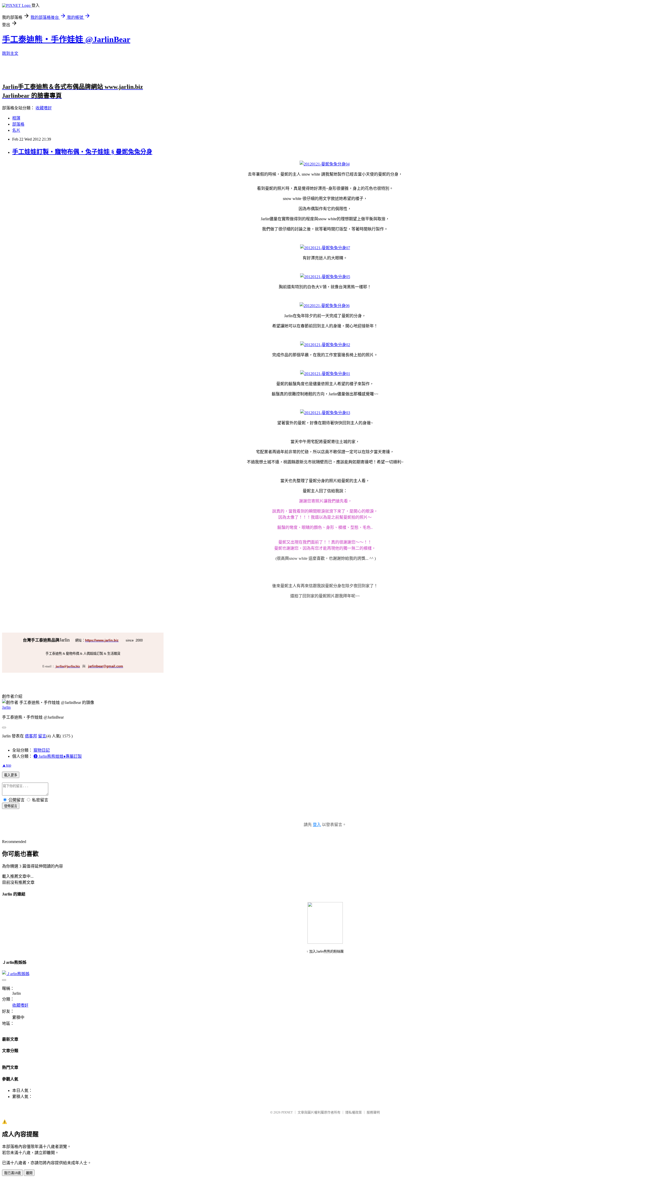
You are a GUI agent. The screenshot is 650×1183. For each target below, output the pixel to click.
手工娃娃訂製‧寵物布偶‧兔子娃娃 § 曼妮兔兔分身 (82, 151)
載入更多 (10, 775)
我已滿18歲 (12, 1173)
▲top (6, 765)
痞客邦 (31, 736)
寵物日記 (42, 750)
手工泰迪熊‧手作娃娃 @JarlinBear (66, 39)
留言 (42, 736)
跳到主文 (10, 53)
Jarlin (6, 707)
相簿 (16, 118)
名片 (16, 130)
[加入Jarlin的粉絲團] (325, 942)
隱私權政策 (353, 1112)
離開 (29, 1173)
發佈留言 (10, 806)
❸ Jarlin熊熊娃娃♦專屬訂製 (58, 756)
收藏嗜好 (44, 108)
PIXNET (287, 1112)
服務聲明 (373, 1112)
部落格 (18, 124)
